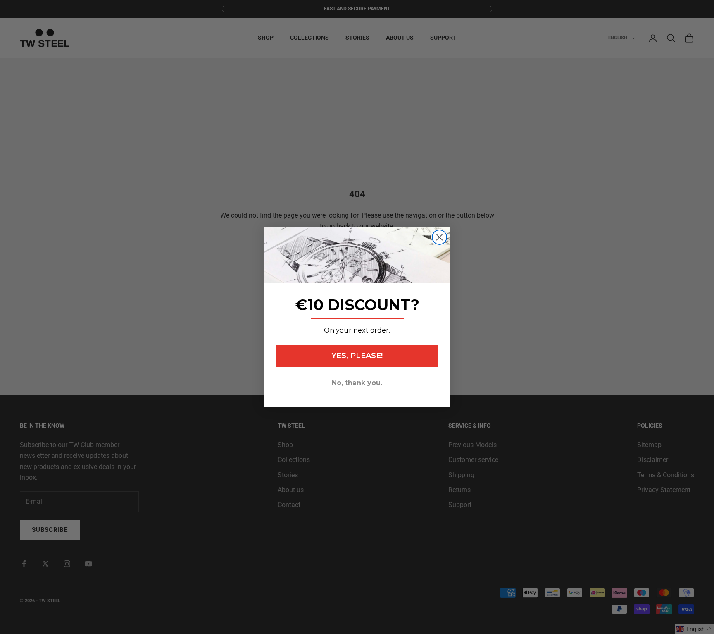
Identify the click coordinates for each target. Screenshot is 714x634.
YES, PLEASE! (357, 355)
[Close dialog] (439, 237)
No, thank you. (357, 383)
